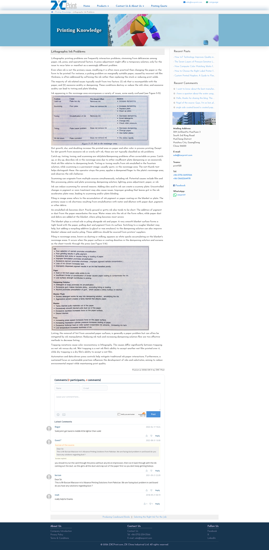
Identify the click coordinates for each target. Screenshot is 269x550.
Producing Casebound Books (116, 517)
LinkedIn (211, 538)
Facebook (180, 186)
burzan (58, 475)
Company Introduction (61, 531)
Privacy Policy (56, 535)
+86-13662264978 (182, 178)
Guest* (58, 440)
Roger (57, 426)
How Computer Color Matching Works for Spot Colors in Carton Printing (209, 66)
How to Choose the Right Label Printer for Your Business (202, 71)
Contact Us (132, 531)
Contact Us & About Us (129, 6)
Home (86, 6)
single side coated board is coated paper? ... (197, 107)
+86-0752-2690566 (182, 175)
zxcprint (181, 195)
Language (213, 2)
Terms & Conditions (59, 538)
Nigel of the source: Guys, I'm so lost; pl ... (196, 103)
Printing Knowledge (63, 12)
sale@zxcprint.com (193, 2)
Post (153, 414)
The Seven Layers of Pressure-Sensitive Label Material (200, 62)
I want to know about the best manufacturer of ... (199, 89)
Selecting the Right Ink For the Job (150, 517)
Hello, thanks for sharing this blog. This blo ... (197, 98)
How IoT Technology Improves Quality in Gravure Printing (202, 57)
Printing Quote (159, 6)
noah (57, 494)
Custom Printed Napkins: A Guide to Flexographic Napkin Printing (206, 76)
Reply (157, 435)
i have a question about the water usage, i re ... (198, 94)
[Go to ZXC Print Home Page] (63, 5)
